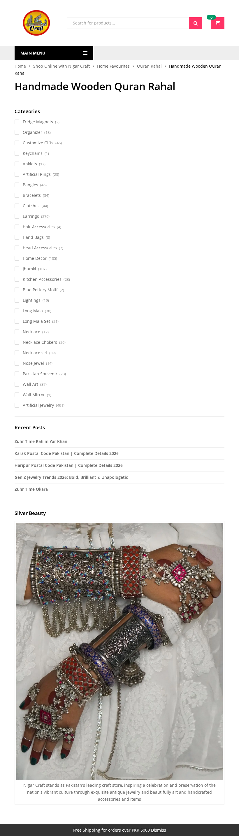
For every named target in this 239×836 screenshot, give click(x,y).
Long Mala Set (36, 321)
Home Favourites (113, 66)
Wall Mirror (34, 394)
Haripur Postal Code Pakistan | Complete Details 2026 (69, 465)
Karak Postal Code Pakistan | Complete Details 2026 (67, 453)
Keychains (33, 153)
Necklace (31, 331)
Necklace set (35, 352)
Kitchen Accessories (42, 279)
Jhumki (29, 268)
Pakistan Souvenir (40, 373)
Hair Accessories (39, 226)
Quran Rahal (149, 66)
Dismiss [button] (158, 830)
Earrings (31, 216)
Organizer (32, 132)
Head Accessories (40, 247)
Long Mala (33, 310)
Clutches (31, 205)
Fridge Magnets (38, 122)
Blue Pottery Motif (40, 289)
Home (20, 66)
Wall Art (30, 384)
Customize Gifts (38, 143)
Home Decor (35, 258)
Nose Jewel (33, 363)
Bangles (30, 184)
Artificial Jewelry (38, 405)
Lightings (32, 300)
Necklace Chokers (40, 342)
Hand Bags (33, 237)
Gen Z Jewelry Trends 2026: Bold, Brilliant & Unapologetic (71, 477)
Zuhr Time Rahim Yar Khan (41, 441)
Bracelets (32, 195)
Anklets (30, 164)
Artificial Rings (37, 174)
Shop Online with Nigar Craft (61, 66)
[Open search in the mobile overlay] (134, 23)
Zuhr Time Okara (31, 489)
